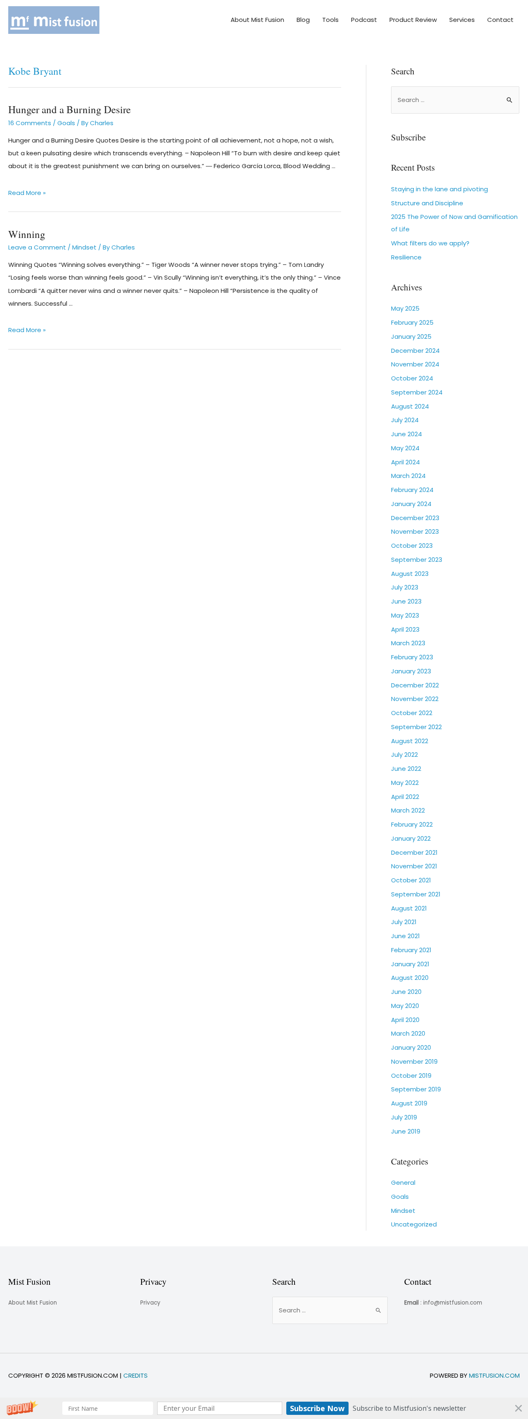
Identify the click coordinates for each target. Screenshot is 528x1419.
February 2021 (411, 950)
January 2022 (411, 838)
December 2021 (414, 852)
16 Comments (29, 123)
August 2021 (409, 908)
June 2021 (405, 936)
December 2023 (415, 517)
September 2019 (416, 1089)
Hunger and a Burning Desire (69, 109)
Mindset (84, 247)
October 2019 (411, 1075)
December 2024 (415, 350)
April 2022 (405, 796)
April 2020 (405, 1019)
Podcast (364, 19)
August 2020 (410, 977)
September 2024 (417, 392)
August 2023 (410, 573)
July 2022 (404, 754)
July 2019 (404, 1117)
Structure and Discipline (427, 203)
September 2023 (416, 559)
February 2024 (412, 489)
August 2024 (410, 406)
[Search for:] (455, 99)
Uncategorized (414, 1224)
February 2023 (412, 657)
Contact (500, 19)
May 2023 (405, 615)
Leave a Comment (37, 247)
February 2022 (412, 824)
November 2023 (415, 531)
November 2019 (414, 1061)
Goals (66, 123)
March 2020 (408, 1033)
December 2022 (415, 685)
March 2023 (408, 643)
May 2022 (405, 782)
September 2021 (416, 894)
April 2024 (405, 462)
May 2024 (405, 448)
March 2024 (408, 475)
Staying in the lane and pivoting (439, 189)
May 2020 (405, 1005)
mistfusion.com (494, 1375)
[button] (264, 1408)
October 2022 (411, 712)
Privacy (150, 1303)
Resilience (406, 257)
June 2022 (406, 768)
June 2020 (406, 991)
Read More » (27, 192)
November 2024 (415, 364)
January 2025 (411, 336)
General (403, 1182)
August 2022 (409, 741)
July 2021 (404, 921)
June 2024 (406, 434)
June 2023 (406, 601)
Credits (135, 1375)
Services (462, 19)
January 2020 (411, 1047)
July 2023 (404, 587)
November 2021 (414, 866)
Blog (303, 19)
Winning (26, 234)
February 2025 (412, 322)
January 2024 (411, 503)
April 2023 (405, 629)
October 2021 (411, 880)
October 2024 (412, 378)
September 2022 (416, 727)
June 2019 (405, 1131)
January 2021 (410, 964)
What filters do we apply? (430, 243)
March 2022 (408, 810)
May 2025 (405, 308)
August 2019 (409, 1103)
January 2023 (411, 671)
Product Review (413, 19)
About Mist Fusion (257, 19)
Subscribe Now (317, 1408)
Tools (330, 19)
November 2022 (414, 698)
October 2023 (412, 545)
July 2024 (405, 420)
